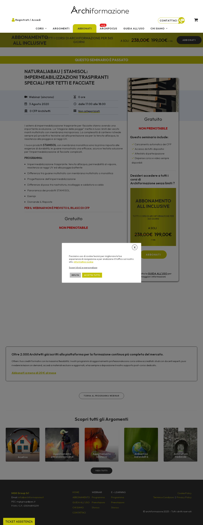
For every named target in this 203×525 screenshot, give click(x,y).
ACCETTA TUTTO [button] (92, 275)
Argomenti (61, 28)
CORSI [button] (40, 28)
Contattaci (168, 20)
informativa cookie (83, 261)
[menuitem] (41, 28)
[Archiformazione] (100, 10)
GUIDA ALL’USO (133, 28)
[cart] (194, 20)
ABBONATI (85, 28)
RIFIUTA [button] (75, 275)
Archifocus (108, 28)
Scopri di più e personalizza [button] (83, 267)
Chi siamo (157, 28)
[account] (15, 20)
